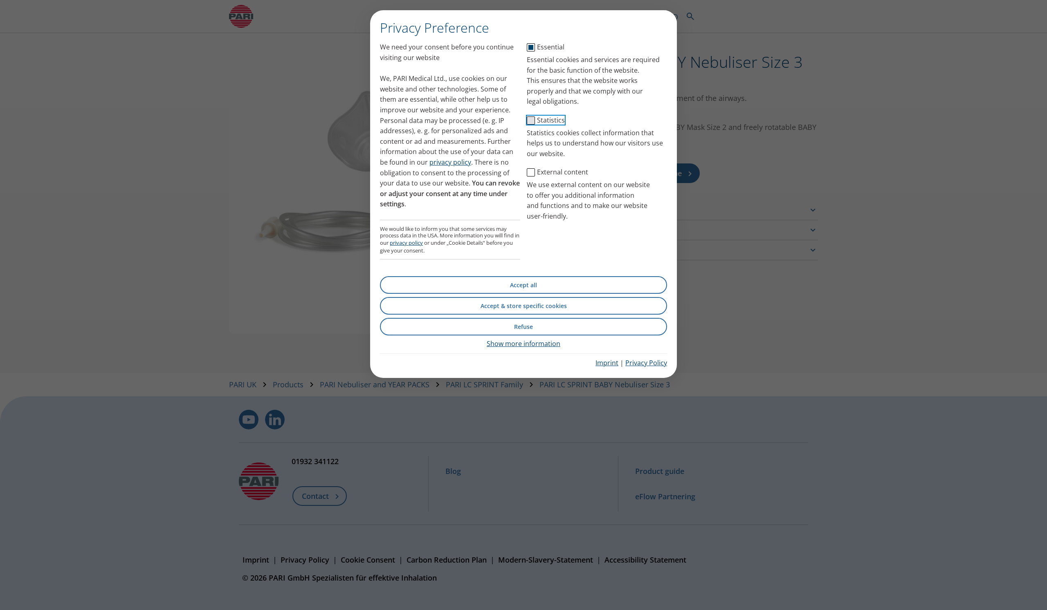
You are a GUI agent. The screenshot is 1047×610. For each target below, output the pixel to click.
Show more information (523, 343)
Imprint (606, 362)
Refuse (523, 327)
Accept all (523, 285)
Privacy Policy (646, 362)
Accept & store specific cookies (524, 306)
